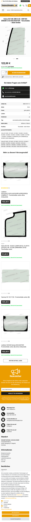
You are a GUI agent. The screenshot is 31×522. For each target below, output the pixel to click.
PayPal (5, 506)
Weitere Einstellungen (6, 509)
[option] (15, 14)
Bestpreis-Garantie (5, 453)
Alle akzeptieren (15, 512)
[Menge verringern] (6, 74)
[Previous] (3, 41)
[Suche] (28, 10)
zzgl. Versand (11, 66)
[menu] (3, 10)
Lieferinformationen (6, 458)
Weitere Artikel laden (15, 360)
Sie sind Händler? (25, 1)
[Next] (28, 41)
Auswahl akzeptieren (15, 519)
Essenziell (6, 501)
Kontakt (3, 461)
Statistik (6, 502)
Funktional (6, 507)
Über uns (3, 459)
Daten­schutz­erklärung (10, 498)
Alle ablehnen (15, 515)
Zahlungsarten (4, 456)
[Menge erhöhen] (6, 72)
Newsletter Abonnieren (15, 393)
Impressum (4, 469)
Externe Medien (7, 504)
